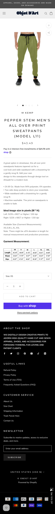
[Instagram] (18, 353)
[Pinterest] (25, 353)
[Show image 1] (23, 105)
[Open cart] (51, 13)
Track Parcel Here (11, 415)
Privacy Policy (10, 375)
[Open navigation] (4, 13)
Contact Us (9, 420)
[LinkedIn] (45, 353)
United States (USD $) (26, 472)
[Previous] (17, 105)
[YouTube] (32, 353)
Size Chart (8, 406)
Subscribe (14, 457)
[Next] (37, 105)
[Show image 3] (29, 105)
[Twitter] (11, 353)
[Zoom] (48, 25)
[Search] (46, 13)
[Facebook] (5, 353)
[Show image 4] (32, 105)
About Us (8, 401)
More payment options (27, 312)
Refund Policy (10, 370)
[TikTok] (38, 353)
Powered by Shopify (27, 482)
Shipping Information (13, 411)
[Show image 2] (26, 105)
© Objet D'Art (27, 478)
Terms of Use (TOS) (13, 379)
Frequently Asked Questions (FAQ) (19, 384)
